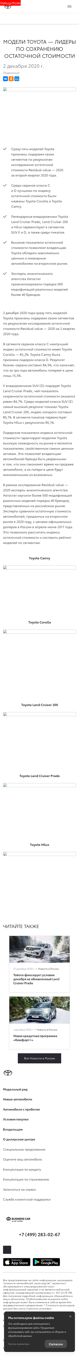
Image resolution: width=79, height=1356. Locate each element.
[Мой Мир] (16, 78)
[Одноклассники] (11, 78)
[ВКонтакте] (5, 78)
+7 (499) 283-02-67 (39, 1234)
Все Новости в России (39, 1058)
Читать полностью (18, 1343)
